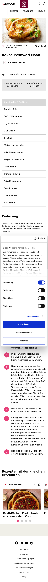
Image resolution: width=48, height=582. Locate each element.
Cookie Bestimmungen (24, 563)
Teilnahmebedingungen (24, 559)
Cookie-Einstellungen (24, 568)
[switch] (41, 290)
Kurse (41, 11)
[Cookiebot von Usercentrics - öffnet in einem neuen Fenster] (34, 239)
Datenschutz (24, 554)
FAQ (24, 577)
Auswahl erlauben (24, 332)
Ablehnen (24, 341)
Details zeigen (33, 316)
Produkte (28, 11)
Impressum (24, 572)
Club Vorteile (24, 550)
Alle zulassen (24, 324)
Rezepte (14, 11)
